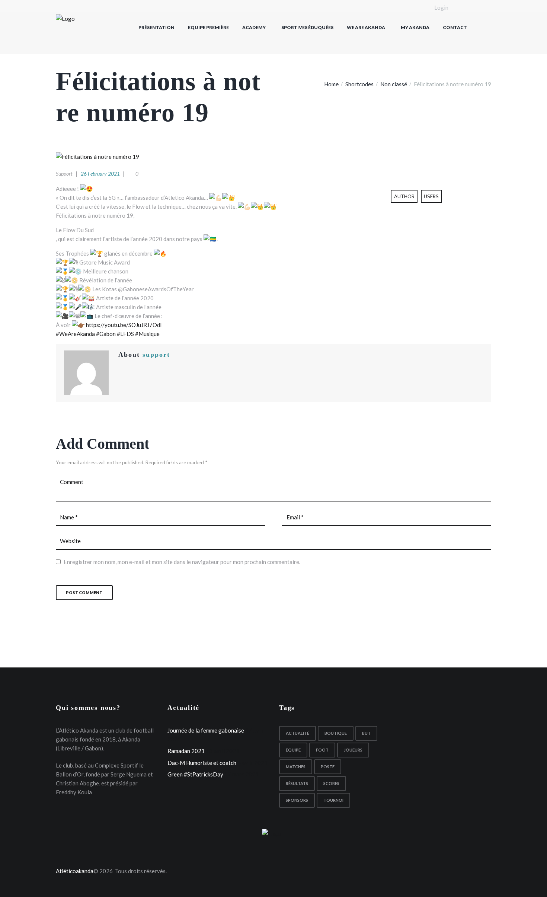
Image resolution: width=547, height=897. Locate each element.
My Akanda (415, 27)
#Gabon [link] (106, 333)
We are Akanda (366, 27)
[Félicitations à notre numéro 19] (273, 156)
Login (441, 8)
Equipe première (208, 27)
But (366, 733)
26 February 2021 (100, 173)
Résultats (297, 783)
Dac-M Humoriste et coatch (201, 762)
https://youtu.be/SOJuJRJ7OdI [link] (124, 324)
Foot (322, 749)
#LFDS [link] (125, 333)
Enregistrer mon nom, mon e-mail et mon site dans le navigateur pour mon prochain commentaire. (182, 561)
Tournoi (333, 800)
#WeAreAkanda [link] (75, 333)
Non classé (393, 84)
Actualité (297, 733)
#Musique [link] (147, 333)
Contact (455, 27)
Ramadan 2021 (186, 750)
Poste (328, 766)
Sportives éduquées (307, 27)
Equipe (293, 749)
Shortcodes (359, 84)
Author (404, 196)
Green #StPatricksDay (195, 774)
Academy (254, 27)
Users (431, 196)
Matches (296, 766)
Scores (331, 783)
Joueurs (353, 749)
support (64, 173)
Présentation (156, 27)
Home (331, 84)
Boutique (335, 733)
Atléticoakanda (74, 871)
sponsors (297, 800)
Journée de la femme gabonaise (205, 730)
